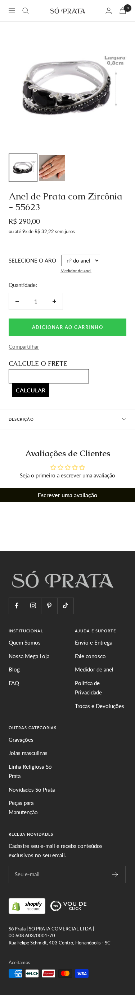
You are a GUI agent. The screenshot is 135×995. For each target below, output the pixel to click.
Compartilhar (24, 346)
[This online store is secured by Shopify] (28, 905)
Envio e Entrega (93, 642)
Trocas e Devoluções (99, 706)
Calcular (30, 390)
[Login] (108, 11)
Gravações (21, 739)
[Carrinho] (122, 10)
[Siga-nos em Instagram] (33, 606)
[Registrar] (115, 874)
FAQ (14, 683)
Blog (14, 669)
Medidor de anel (75, 270)
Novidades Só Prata (32, 789)
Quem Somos (25, 642)
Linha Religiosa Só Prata (30, 771)
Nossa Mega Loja (29, 656)
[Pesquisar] (25, 11)
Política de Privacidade (88, 687)
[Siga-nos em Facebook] (17, 606)
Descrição (21, 419)
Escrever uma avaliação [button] (67, 494)
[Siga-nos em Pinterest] (49, 606)
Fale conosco (90, 656)
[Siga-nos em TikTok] (65, 606)
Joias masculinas (28, 753)
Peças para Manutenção (23, 807)
